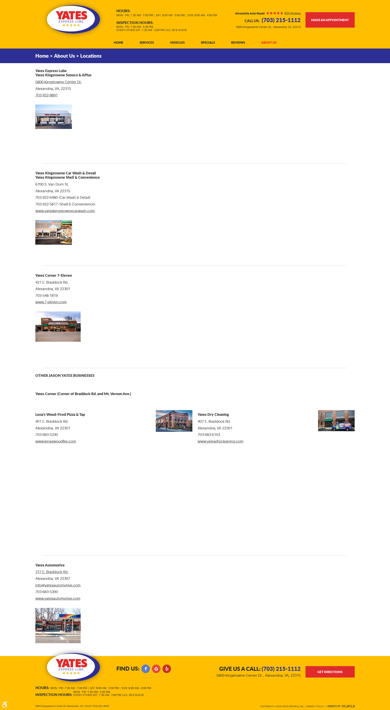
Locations (91, 55)
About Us (268, 42)
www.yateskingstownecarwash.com (65, 211)
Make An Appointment (330, 20)
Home (118, 42)
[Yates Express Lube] (73, 19)
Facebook (145, 669)
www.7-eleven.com (51, 302)
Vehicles (177, 42)
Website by (341, 706)
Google (156, 669)
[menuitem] (118, 42)
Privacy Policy (316, 706)
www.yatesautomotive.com (57, 599)
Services (147, 42)
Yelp (166, 669)
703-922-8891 (46, 95)
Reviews (238, 42)
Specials (208, 42)
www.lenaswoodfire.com (55, 441)
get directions (329, 672)
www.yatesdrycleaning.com (220, 441)
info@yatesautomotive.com (57, 585)
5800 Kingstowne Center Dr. (58, 82)
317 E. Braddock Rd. (51, 572)
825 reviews (293, 13)
